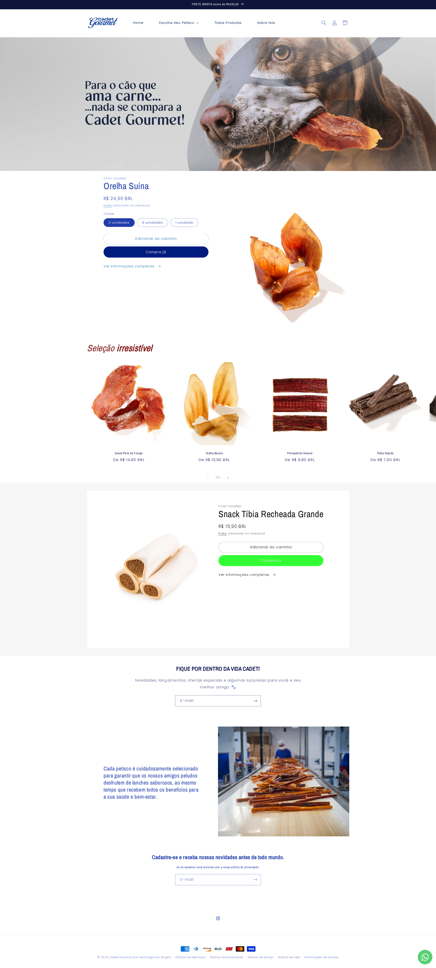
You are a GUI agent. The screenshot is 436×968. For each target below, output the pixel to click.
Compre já (156, 252)
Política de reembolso (191, 957)
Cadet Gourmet (121, 957)
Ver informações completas (129, 266)
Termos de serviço (261, 957)
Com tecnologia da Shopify (151, 957)
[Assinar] (255, 700)
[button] (324, 23)
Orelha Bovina (214, 453)
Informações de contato (321, 957)
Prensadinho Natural (299, 453)
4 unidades (152, 222)
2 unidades (119, 222)
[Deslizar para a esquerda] (208, 478)
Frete (108, 205)
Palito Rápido (385, 453)
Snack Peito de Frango (129, 453)
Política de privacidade (226, 957)
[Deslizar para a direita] (228, 478)
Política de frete (289, 957)
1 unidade (184, 222)
